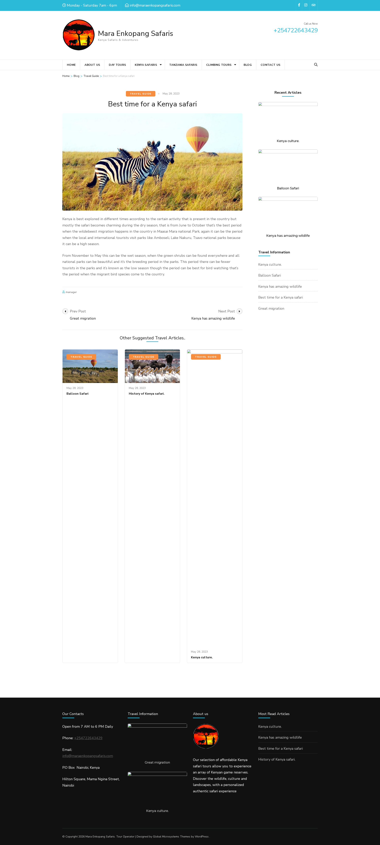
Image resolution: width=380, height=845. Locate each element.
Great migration (271, 308)
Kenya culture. (202, 657)
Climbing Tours (219, 65)
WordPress (202, 836)
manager (71, 292)
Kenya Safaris (146, 65)
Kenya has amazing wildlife (288, 236)
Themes (185, 836)
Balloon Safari (77, 393)
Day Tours (117, 65)
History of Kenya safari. (146, 393)
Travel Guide (141, 93)
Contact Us (270, 65)
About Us (92, 65)
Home (71, 65)
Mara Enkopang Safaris (135, 33)
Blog (248, 65)
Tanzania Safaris (183, 65)
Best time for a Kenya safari (280, 297)
